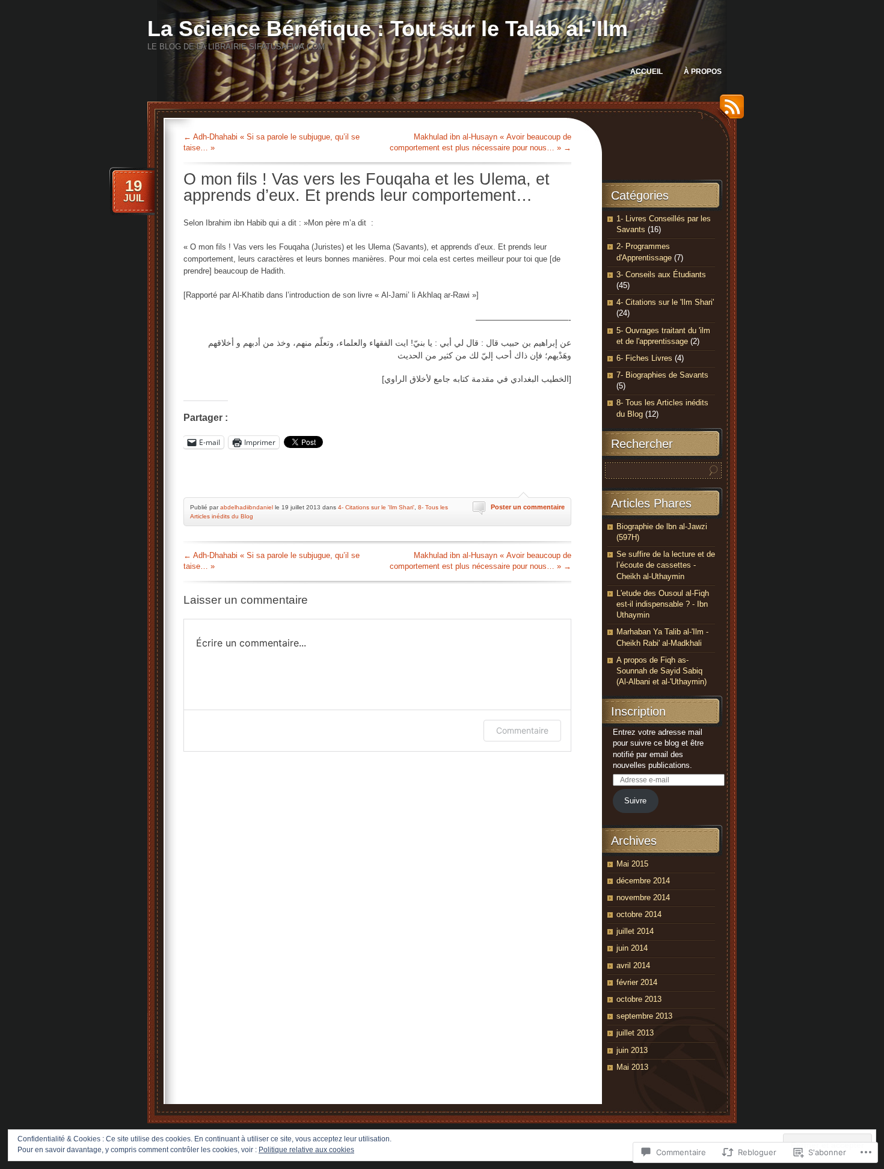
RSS (729, 110)
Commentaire (522, 730)
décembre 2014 (643, 880)
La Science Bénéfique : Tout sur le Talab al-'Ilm (387, 28)
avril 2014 (633, 965)
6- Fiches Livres (644, 358)
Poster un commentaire (528, 507)
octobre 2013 (638, 999)
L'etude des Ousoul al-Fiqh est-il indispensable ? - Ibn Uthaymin (662, 604)
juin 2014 (632, 948)
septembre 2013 (644, 1015)
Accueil (646, 71)
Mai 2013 (632, 1067)
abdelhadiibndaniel (246, 507)
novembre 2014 (643, 897)
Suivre (635, 800)
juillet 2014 (635, 931)
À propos (703, 71)
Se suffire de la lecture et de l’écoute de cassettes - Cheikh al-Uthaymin (665, 565)
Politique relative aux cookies (306, 1150)
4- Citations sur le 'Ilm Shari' (376, 507)
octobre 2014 (638, 914)
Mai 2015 (632, 863)
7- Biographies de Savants (662, 374)
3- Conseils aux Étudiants (661, 274)
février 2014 (636, 982)
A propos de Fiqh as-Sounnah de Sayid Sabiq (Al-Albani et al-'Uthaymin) (661, 670)
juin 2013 (632, 1050)
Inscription (638, 711)
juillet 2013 (635, 1032)
